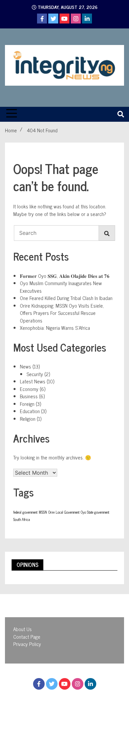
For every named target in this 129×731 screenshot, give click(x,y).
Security (34, 374)
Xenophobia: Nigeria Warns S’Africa (55, 327)
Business (29, 396)
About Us (22, 629)
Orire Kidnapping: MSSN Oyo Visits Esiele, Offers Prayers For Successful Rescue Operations (62, 312)
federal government (25, 512)
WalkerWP (80, 711)
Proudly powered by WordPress (56, 703)
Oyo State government (95, 512)
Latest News (32, 381)
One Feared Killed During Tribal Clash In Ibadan (66, 298)
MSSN (43, 512)
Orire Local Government (63, 512)
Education (30, 411)
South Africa (21, 519)
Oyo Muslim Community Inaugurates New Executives (61, 287)
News (25, 366)
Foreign (27, 404)
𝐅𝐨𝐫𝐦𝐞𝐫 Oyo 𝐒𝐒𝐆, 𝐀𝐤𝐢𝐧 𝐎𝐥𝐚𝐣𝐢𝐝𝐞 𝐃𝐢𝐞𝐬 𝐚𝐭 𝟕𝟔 (64, 276)
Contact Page (26, 636)
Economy (29, 389)
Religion (27, 418)
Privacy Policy (27, 644)
